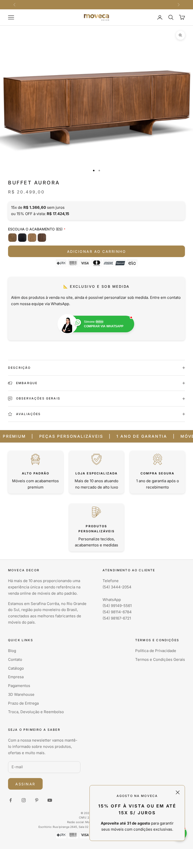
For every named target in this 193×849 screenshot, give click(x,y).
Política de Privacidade (155, 650)
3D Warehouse (21, 694)
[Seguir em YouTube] (49, 800)
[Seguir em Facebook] (10, 800)
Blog (12, 650)
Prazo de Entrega (23, 703)
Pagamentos (19, 685)
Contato (15, 659)
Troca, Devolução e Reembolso (36, 711)
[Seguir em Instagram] (23, 800)
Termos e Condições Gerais (160, 659)
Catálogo (16, 668)
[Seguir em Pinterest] (36, 800)
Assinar (25, 784)
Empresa (16, 676)
